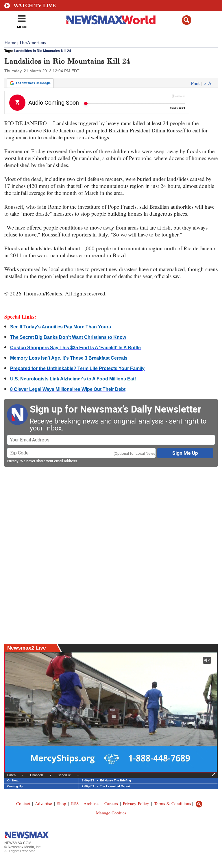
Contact (23, 803)
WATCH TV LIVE (35, 5)
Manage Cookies (111, 813)
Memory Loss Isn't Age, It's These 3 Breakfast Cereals (68, 358)
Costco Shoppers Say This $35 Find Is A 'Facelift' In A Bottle (75, 347)
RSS (75, 803)
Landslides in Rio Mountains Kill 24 (42, 51)
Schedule (64, 775)
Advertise (43, 803)
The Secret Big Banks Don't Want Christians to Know (68, 337)
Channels (36, 775)
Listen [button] (11, 775)
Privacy (12, 461)
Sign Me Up (185, 453)
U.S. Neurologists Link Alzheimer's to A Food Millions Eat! (73, 378)
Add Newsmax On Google (33, 83)
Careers (111, 803)
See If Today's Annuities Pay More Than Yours (60, 326)
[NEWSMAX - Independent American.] (111, 19)
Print (195, 83)
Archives (91, 803)
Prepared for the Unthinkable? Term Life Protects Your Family (77, 368)
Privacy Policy (136, 803)
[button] (186, 20)
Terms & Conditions (172, 803)
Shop (61, 803)
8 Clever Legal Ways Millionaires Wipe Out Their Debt (67, 389)
